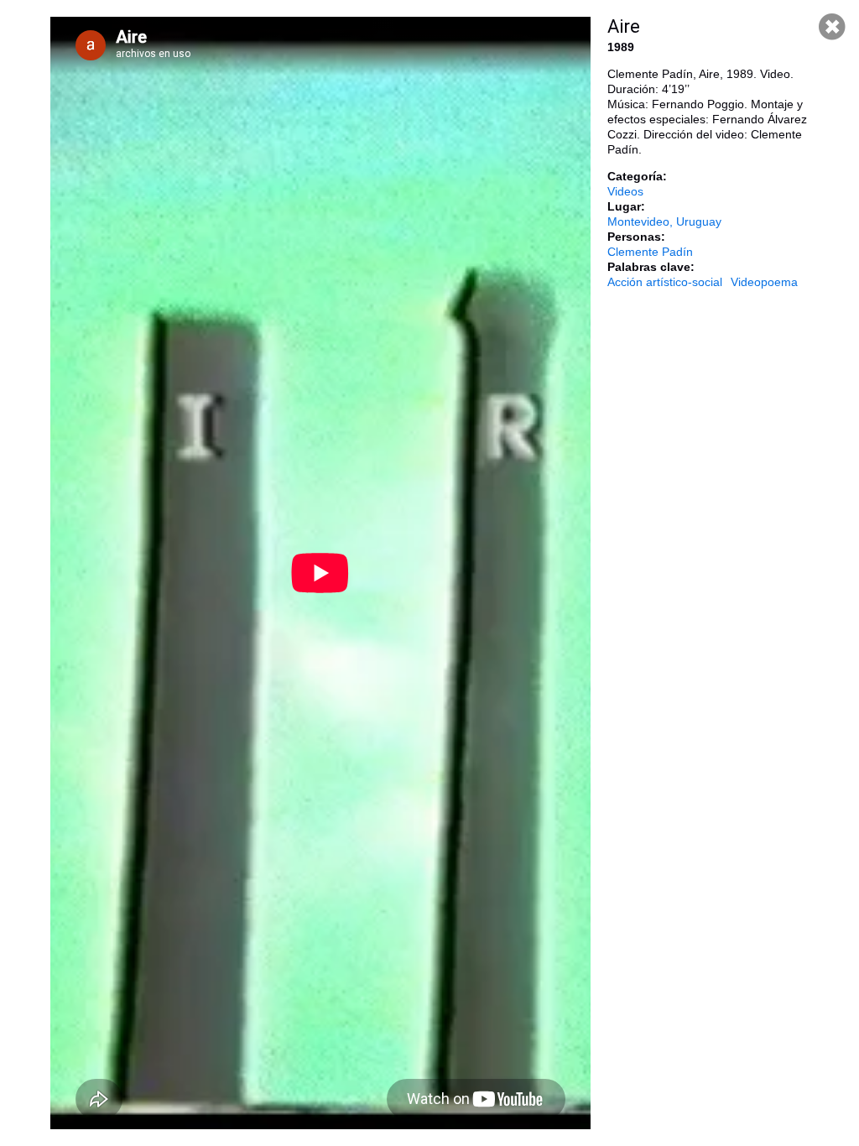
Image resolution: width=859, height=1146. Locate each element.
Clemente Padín (650, 251)
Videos (625, 191)
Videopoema (764, 282)
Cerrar (832, 26)
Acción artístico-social (664, 282)
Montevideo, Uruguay (664, 221)
